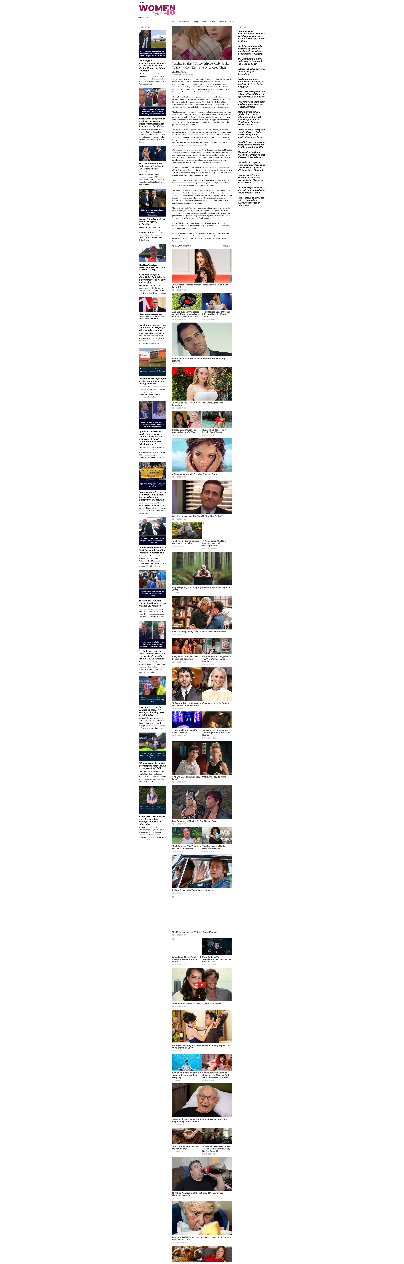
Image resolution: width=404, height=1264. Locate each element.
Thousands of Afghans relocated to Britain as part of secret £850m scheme (152, 584)
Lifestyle (212, 22)
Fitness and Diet (183, 22)
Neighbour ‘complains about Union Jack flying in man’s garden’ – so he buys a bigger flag (152, 258)
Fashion (203, 22)
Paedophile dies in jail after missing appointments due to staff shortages (152, 362)
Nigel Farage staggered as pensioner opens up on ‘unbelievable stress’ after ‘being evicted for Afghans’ (152, 102)
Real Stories (222, 22)
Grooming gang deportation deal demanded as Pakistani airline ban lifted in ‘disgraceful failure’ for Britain (152, 44)
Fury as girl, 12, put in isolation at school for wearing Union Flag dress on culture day (152, 690)
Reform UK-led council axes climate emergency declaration (152, 203)
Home (173, 22)
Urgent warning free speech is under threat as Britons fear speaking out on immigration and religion (152, 476)
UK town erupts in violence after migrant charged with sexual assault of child (152, 747)
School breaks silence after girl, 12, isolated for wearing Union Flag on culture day (152, 800)
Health (231, 22)
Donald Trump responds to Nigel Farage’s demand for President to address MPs (152, 531)
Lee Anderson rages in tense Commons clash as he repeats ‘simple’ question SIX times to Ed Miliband (152, 635)
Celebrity (195, 22)
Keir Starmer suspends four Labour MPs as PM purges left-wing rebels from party (152, 309)
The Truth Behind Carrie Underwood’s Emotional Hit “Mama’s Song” (152, 153)
